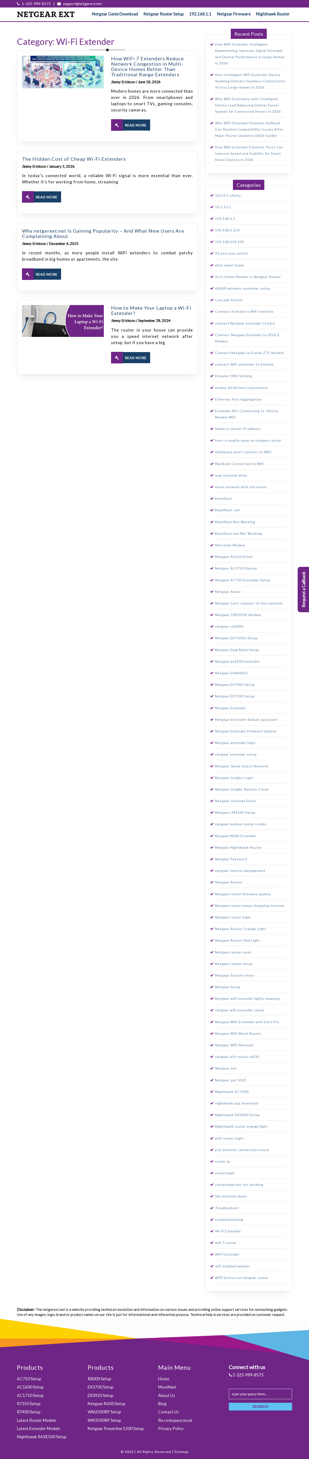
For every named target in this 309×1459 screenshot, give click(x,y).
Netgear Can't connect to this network (249, 603)
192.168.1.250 (227, 230)
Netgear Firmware (234, 13)
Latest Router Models (36, 1420)
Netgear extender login (235, 743)
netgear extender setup (236, 754)
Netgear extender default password (246, 719)
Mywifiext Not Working (235, 522)
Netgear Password (231, 859)
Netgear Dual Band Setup (237, 650)
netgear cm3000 (229, 626)
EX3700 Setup (100, 1387)
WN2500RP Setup (104, 1411)
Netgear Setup (228, 987)
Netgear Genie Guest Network (241, 766)
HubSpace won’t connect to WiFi (243, 452)
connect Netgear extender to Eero (245, 323)
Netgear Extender (230, 708)
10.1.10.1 (223, 207)
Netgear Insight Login (234, 778)
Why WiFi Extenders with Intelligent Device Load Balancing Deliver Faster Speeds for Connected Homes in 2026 (248, 105)
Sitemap (182, 1452)
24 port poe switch (231, 253)
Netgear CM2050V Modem (238, 615)
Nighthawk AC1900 (232, 1092)
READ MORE (136, 125)
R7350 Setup (28, 1403)
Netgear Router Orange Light (240, 929)
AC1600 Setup (30, 1387)
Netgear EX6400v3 (231, 673)
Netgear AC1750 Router (236, 568)
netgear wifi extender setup (239, 1010)
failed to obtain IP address (238, 429)
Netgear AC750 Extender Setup (242, 580)
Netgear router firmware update (243, 894)
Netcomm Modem (230, 545)
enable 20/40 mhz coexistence (241, 388)
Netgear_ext (226, 1068)
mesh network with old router (241, 487)
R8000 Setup (99, 1378)
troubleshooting (229, 1219)
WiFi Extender (227, 1254)
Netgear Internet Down (235, 801)
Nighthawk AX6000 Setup (237, 1115)
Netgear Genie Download (115, 13)
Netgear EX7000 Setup (235, 684)
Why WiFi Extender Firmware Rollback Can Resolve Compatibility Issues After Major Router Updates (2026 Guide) (249, 129)
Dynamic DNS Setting (233, 376)
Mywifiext (223, 498)
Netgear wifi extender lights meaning (247, 998)
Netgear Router (228, 882)
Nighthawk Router (273, 13)
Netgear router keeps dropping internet (250, 905)
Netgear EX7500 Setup (235, 696)
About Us (166, 1395)
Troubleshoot (227, 1208)
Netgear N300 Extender (235, 836)
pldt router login (229, 1138)
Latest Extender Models (38, 1428)
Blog (162, 1403)
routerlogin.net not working (239, 1184)
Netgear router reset (233, 952)
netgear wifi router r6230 (237, 1057)
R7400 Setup (28, 1411)
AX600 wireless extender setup (242, 288)
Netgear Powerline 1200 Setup (116, 1428)
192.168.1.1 (200, 13)
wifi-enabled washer (232, 1266)
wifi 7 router (226, 1243)
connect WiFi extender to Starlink (244, 364)
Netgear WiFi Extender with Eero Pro (247, 1022)
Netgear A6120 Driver (234, 557)
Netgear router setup (234, 964)
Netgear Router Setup (164, 13)
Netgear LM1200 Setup (235, 812)
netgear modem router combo (241, 824)
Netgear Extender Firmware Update (246, 731)
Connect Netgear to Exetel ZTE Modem (249, 353)
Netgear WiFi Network (234, 1045)
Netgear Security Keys (234, 975)
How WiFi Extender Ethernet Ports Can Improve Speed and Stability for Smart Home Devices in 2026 (249, 153)
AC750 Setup (29, 1378)
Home (163, 1378)
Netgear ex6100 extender (237, 661)
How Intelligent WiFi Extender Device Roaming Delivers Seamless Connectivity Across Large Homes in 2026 (250, 81)
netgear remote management (240, 870)
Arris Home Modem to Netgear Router (248, 277)
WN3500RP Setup (104, 1420)
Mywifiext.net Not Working (238, 533)
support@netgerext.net (82, 3)
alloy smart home (229, 265)
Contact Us (168, 1411)
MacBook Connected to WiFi (239, 464)
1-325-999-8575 (36, 3)
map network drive (231, 475)
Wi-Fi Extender (228, 1231)
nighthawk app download (236, 1103)
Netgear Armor (228, 592)
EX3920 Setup (100, 1395)
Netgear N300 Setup (106, 1403)
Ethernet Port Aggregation (238, 399)
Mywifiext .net (227, 510)
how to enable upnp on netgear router (248, 440)
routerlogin (225, 1173)
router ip (222, 1161)
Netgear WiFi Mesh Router (238, 1033)
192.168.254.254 (229, 242)
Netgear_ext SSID (230, 1080)
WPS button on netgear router (241, 1278)
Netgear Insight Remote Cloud (241, 789)
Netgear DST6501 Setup (236, 638)
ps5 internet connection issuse (242, 1150)
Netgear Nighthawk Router (238, 847)
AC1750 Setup (30, 1395)
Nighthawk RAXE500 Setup (41, 1436)
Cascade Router (229, 300)
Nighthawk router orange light (241, 1126)
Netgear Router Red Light (237, 940)
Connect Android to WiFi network (244, 311)
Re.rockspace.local (175, 1420)
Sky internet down (231, 1196)
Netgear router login (233, 917)
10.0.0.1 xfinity (228, 195)
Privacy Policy (171, 1428)
